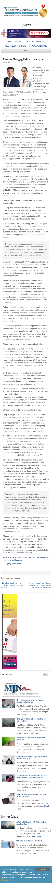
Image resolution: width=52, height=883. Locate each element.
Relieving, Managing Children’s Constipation (24, 59)
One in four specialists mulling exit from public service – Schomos (31, 795)
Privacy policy (7, 880)
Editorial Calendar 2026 (38, 45)
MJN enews (22, 45)
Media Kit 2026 (10, 45)
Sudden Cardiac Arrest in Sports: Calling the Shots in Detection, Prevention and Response (40, 585)
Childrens (12, 557)
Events (26, 50)
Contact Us (29, 41)
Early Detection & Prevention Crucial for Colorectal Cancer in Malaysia (12, 585)
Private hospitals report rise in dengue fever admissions (31, 738)
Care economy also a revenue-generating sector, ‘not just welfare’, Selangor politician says (32, 776)
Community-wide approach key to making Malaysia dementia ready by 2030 (32, 757)
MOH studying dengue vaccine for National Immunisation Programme (30, 701)
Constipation (22, 557)
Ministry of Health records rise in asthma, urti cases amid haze (31, 720)
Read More (21, 714)
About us (18, 41)
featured (31, 557)
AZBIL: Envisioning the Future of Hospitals (29, 840)
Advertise (40, 41)
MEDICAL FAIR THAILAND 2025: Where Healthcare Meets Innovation (31, 823)
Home (10, 41)
